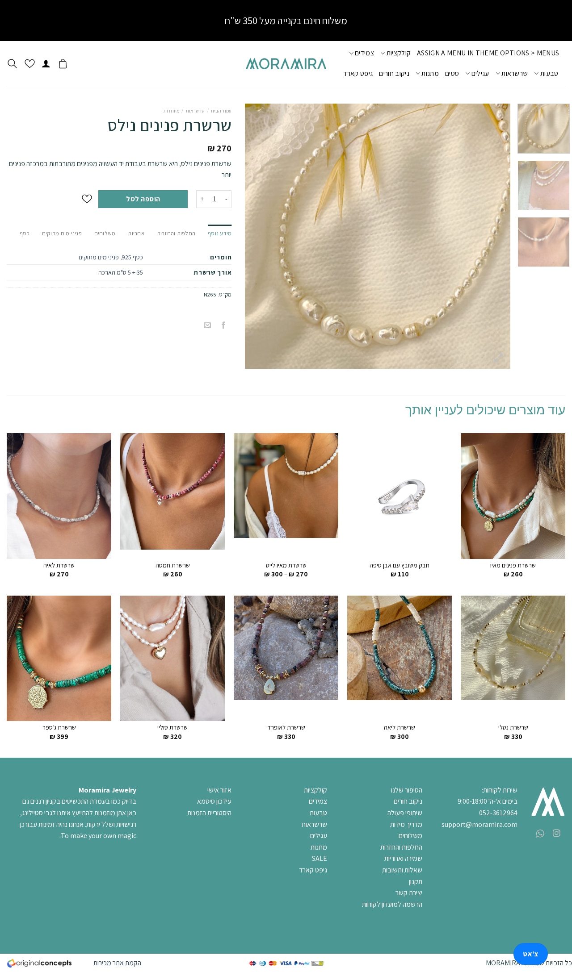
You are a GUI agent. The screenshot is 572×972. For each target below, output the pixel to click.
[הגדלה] (499, 358)
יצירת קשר (408, 892)
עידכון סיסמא (214, 801)
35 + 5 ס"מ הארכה (120, 272)
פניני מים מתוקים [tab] (62, 233)
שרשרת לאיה (59, 565)
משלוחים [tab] (105, 233)
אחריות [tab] (136, 233)
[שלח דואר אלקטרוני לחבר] (207, 325)
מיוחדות (171, 111)
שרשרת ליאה (399, 727)
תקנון (415, 881)
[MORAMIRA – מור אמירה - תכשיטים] (286, 63)
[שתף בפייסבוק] (223, 325)
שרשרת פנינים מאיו (513, 565)
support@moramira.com (479, 824)
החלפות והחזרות (401, 847)
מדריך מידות (406, 824)
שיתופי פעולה (404, 813)
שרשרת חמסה (173, 565)
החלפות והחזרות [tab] (176, 233)
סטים (452, 73)
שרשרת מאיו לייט (286, 565)
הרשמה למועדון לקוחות (392, 904)
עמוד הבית (221, 111)
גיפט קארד (358, 73)
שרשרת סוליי (172, 727)
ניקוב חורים (394, 73)
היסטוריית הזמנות (209, 813)
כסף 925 (132, 257)
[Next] (255, 236)
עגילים (480, 73)
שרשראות (514, 73)
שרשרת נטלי (513, 727)
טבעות (549, 73)
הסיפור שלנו (406, 790)
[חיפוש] (12, 64)
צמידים (364, 53)
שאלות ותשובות (402, 870)
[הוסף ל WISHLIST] (87, 198)
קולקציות (399, 53)
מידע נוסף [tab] (219, 233)
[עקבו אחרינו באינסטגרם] (556, 833)
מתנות (430, 73)
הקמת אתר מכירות (117, 963)
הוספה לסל (143, 199)
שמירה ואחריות (403, 858)
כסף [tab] (24, 233)
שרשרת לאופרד (286, 727)
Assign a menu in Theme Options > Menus (488, 53)
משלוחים (410, 835)
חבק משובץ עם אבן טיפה (399, 565)
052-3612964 (498, 813)
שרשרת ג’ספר (59, 727)
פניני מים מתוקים (99, 257)
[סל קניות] (63, 63)
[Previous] (494, 236)
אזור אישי (219, 790)
